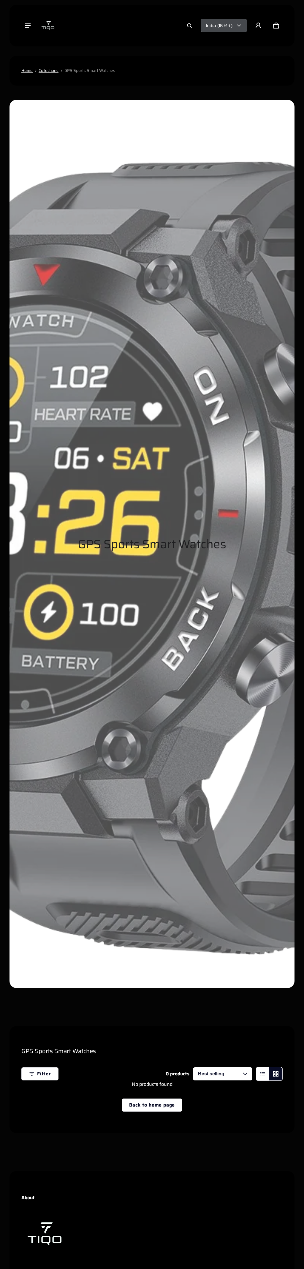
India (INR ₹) (219, 25)
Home (27, 70)
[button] (189, 25)
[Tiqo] (48, 25)
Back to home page (152, 1105)
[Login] (258, 25)
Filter (44, 1073)
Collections (48, 70)
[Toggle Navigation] (27, 25)
